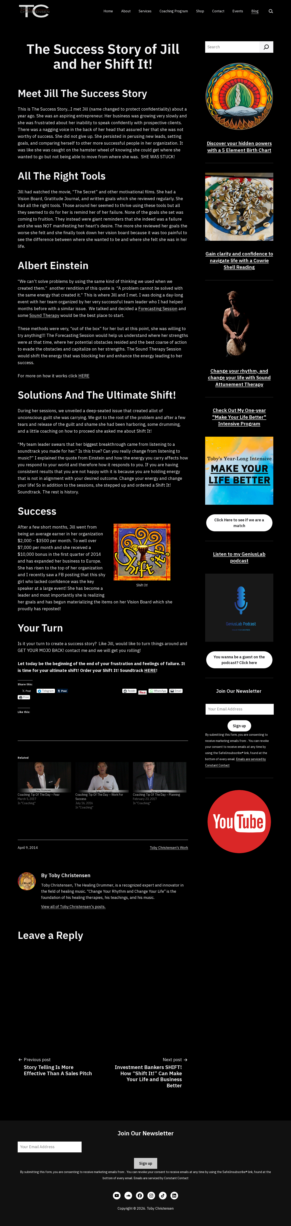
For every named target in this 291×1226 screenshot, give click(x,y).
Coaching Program (174, 11)
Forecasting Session (157, 308)
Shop (200, 11)
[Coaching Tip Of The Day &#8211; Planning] (159, 777)
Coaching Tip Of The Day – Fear (39, 795)
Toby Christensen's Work (169, 847)
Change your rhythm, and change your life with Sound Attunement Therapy (239, 377)
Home (108, 11)
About (126, 11)
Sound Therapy (44, 315)
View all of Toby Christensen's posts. (73, 906)
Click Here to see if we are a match (239, 522)
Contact (218, 11)
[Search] (266, 47)
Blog (255, 11)
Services (145, 11)
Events (237, 11)
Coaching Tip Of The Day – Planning (156, 795)
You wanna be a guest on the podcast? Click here (239, 659)
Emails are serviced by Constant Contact (161, 1178)
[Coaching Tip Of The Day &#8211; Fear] (44, 777)
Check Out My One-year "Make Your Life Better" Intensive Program (239, 417)
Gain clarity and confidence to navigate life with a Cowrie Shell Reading (239, 260)
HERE (83, 376)
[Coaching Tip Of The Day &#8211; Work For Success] (102, 777)
